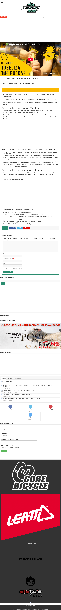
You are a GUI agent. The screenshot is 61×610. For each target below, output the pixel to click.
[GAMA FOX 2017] (2, 381)
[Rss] (26, 607)
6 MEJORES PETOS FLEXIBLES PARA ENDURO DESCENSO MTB (21, 398)
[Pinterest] (30, 607)
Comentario (6, 240)
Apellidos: (4, 433)
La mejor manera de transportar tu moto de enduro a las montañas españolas (23, 214)
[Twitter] (29, 607)
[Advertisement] (30, 31)
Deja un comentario (23, 86)
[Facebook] (27, 607)
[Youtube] (32, 607)
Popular (3, 378)
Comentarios (17, 378)
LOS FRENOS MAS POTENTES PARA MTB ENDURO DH (18, 394)
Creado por (28, 605)
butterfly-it (33, 605)
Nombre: (3, 427)
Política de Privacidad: (7, 445)
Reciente (10, 378)
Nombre (5, 253)
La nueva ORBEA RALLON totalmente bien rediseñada (17, 209)
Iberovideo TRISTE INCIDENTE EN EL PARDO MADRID (18, 390)
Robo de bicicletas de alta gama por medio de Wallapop (17, 224)
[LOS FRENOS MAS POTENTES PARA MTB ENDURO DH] (1, 394)
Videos (8, 78)
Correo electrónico (8, 258)
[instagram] (34, 607)
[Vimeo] (33, 607)
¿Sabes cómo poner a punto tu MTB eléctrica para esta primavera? (23, 17)
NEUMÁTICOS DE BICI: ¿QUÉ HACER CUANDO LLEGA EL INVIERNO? (22, 222)
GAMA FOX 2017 (7, 381)
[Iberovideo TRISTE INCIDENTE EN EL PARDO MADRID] (2, 391)
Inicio (4, 78)
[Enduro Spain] (30, 7)
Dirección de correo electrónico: (10, 439)
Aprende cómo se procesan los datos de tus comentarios (40, 276)
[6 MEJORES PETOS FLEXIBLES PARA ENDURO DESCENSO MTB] (1, 398)
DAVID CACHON (18, 179)
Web (4, 263)
